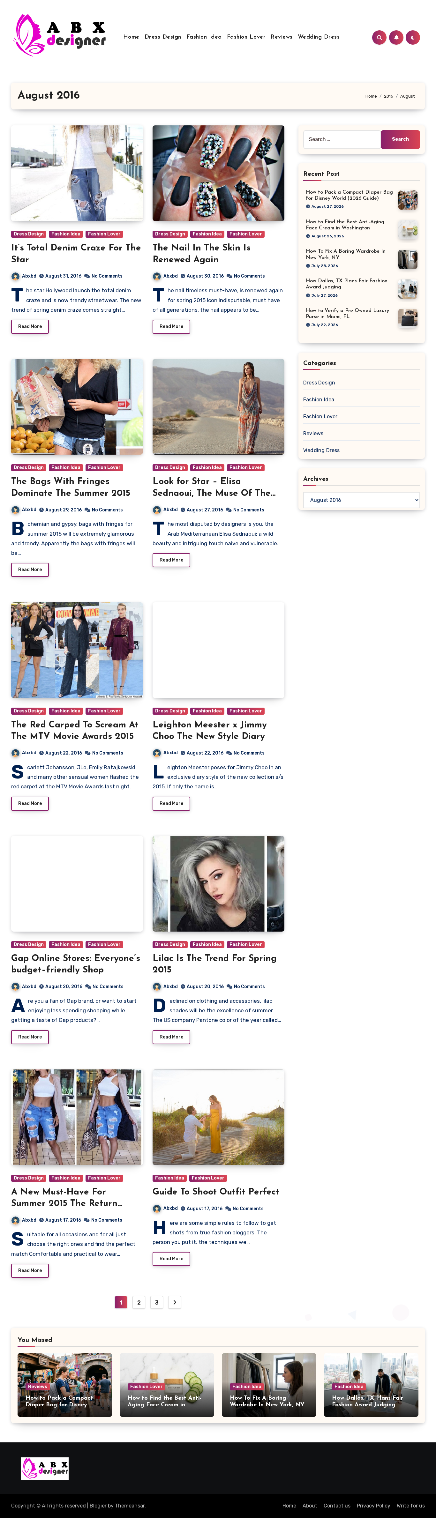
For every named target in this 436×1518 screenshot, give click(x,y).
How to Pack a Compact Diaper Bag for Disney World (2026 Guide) (59, 1405)
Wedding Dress (319, 37)
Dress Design (163, 37)
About (310, 1506)
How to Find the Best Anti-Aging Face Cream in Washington (164, 1405)
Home (131, 37)
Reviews (282, 37)
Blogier (98, 1506)
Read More (30, 326)
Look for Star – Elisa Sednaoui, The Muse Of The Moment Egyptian (212, 493)
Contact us (337, 1506)
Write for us (411, 1506)
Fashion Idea (204, 37)
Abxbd (29, 276)
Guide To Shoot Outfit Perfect (216, 1192)
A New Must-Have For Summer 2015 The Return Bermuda (64, 1204)
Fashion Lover (246, 37)
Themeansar (130, 1506)
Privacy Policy (373, 1506)
